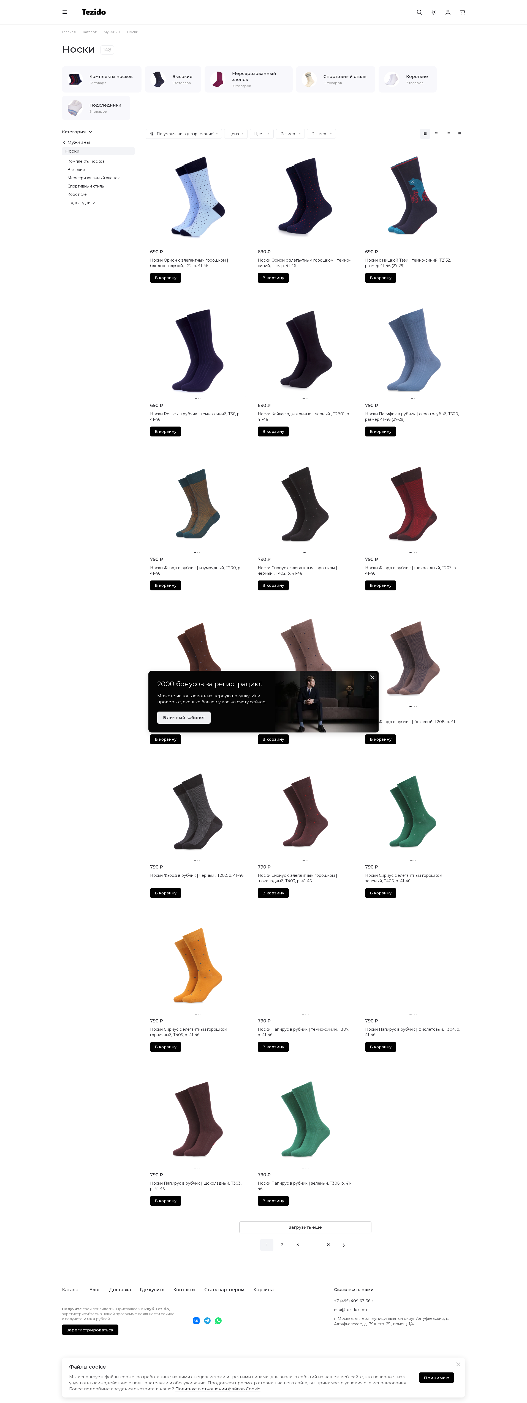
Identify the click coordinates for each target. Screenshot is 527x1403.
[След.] (344, 1245)
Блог (94, 1289)
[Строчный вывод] (448, 134)
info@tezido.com (350, 1309)
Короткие (77, 194)
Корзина (263, 1289)
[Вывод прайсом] (460, 134)
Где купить (152, 1289)
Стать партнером (224, 1289)
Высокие (76, 169)
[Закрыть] (458, 1364)
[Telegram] (207, 1320)
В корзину (165, 277)
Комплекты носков (86, 161)
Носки (72, 151)
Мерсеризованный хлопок (93, 177)
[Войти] (448, 12)
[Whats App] (218, 1320)
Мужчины (78, 142)
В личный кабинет (184, 717)
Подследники (81, 202)
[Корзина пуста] (462, 12)
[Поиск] (419, 12)
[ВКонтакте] (196, 1320)
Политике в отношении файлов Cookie (217, 1388)
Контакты (184, 1289)
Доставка (120, 1289)
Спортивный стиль (85, 186)
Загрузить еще (305, 1227)
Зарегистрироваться (90, 1330)
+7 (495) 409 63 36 (352, 1300)
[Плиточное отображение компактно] (436, 134)
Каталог (71, 1289)
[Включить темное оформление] (433, 12)
